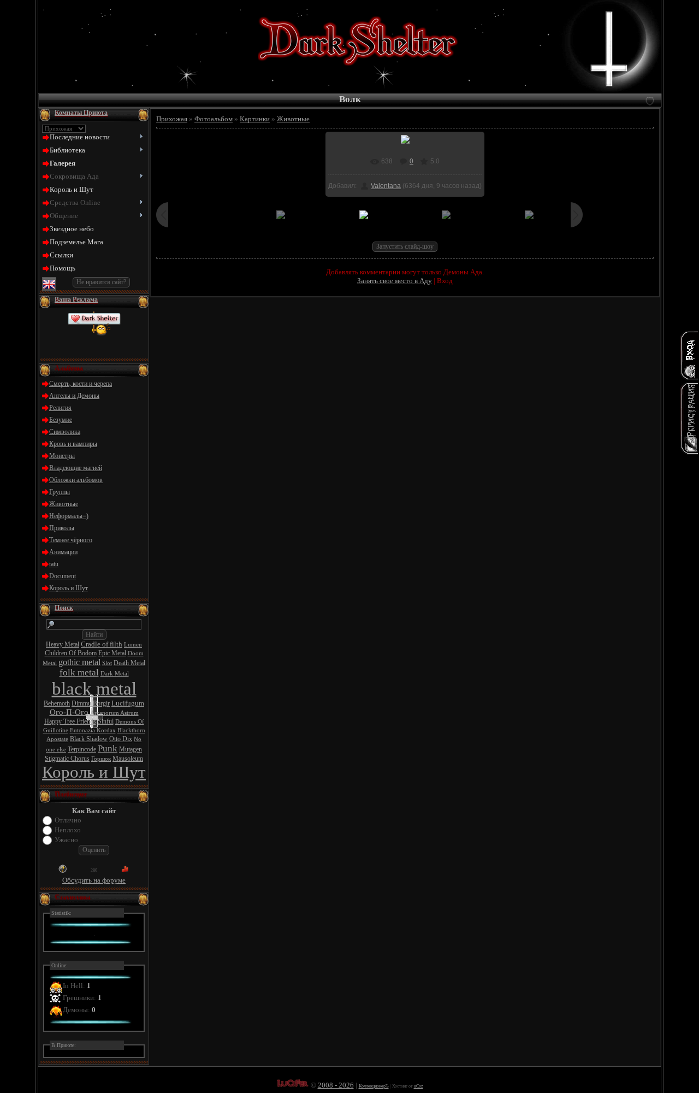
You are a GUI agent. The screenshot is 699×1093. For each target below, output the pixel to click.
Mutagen (130, 749)
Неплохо (68, 830)
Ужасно (66, 840)
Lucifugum (127, 703)
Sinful (106, 721)
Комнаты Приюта (81, 112)
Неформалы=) (68, 516)
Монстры (62, 456)
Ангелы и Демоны (74, 395)
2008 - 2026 (336, 1085)
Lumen (133, 645)
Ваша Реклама (76, 299)
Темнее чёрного (70, 540)
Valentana (386, 186)
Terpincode (82, 749)
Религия (60, 408)
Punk (107, 748)
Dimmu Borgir (91, 703)
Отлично (68, 820)
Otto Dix (120, 739)
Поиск (64, 608)
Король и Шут (68, 588)
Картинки (255, 119)
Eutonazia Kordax (93, 730)
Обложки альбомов (76, 480)
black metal (94, 688)
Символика (64, 432)
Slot (107, 663)
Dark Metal (114, 674)
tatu (53, 564)
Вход (445, 281)
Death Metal (129, 663)
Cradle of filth (101, 644)
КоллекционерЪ (374, 1086)
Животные (63, 504)
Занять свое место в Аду (394, 281)
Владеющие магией (75, 468)
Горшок (101, 759)
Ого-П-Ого (69, 712)
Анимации (63, 552)
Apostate (57, 739)
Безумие (60, 420)
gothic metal (79, 662)
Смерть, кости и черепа (80, 383)
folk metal (79, 672)
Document (62, 576)
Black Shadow (89, 739)
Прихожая (171, 119)
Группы (59, 492)
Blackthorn (131, 730)
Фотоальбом (213, 119)
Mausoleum (127, 758)
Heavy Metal (62, 644)
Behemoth (57, 703)
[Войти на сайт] (689, 355)
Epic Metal (112, 653)
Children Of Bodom (71, 653)
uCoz (418, 1086)
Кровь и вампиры (73, 444)
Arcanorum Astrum (114, 713)
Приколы (61, 528)
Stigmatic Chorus (67, 758)
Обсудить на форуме (94, 880)
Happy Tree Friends (70, 721)
